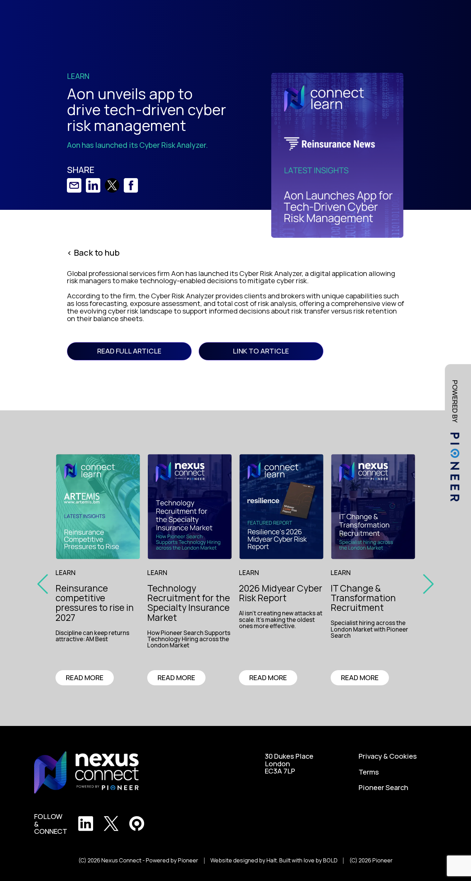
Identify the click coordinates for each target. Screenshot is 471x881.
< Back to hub (93, 252)
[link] (74, 185)
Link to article (261, 351)
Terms (369, 772)
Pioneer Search (383, 787)
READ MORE (84, 677)
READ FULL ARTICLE (129, 351)
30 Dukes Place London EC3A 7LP (289, 763)
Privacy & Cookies (388, 756)
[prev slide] (45, 583)
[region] (101, 637)
